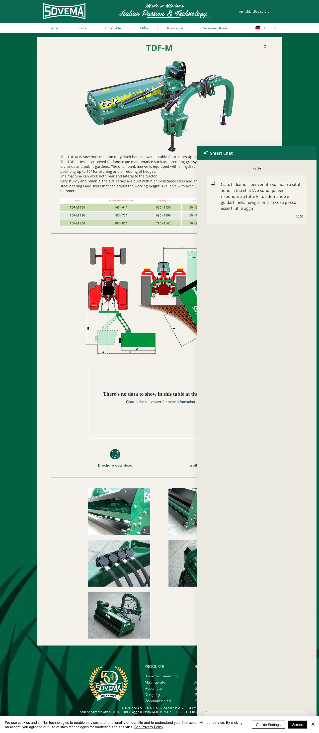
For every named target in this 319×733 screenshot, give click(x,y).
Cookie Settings (268, 724)
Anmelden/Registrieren (255, 11)
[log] (257, 434)
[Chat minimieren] (306, 153)
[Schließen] (313, 724)
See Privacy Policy (148, 726)
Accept (297, 724)
